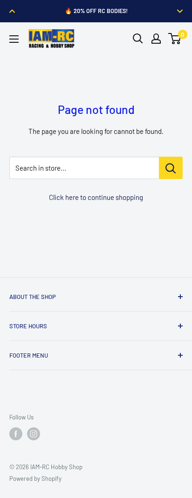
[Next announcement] (179, 11)
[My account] (156, 38)
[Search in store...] (171, 168)
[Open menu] (14, 39)
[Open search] (138, 38)
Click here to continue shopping (96, 197)
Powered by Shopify (35, 478)
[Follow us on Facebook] (15, 433)
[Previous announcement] (12, 11)
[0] (175, 38)
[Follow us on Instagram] (33, 433)
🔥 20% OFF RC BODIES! (96, 10)
